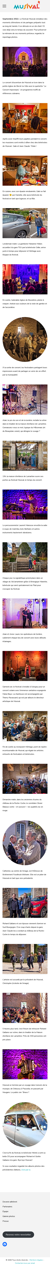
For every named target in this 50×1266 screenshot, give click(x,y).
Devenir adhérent (10, 1201)
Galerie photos (9, 1216)
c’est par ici (25, 1169)
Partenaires (7, 1206)
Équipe (5, 1211)
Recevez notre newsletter (18, 1234)
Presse (6, 1221)
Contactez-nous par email (25, 1263)
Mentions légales (36, 1260)
